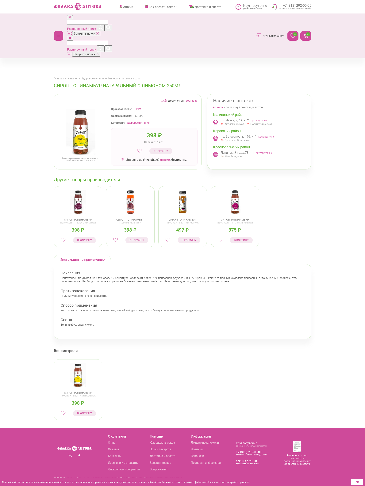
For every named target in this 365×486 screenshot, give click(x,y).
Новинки (197, 449)
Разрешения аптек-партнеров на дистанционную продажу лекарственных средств (297, 459)
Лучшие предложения (205, 442)
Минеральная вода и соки (124, 78)
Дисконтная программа (124, 469)
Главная (59, 78)
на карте (218, 107)
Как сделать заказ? (162, 7)
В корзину (160, 151)
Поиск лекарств (160, 449)
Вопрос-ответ (159, 469)
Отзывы (113, 449)
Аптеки (128, 7)
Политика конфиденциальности (163, 478)
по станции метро (252, 107)
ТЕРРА (137, 109)
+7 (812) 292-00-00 (249, 452)
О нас (111, 442)
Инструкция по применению (82, 259)
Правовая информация (206, 463)
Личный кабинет (273, 35)
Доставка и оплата (208, 7)
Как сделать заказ (162, 442)
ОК (357, 482)
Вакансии (197, 456)
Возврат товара (160, 463)
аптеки (165, 159)
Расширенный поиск (82, 29)
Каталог (58, 36)
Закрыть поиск (85, 33)
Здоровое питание (93, 78)
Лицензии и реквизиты (123, 463)
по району (232, 107)
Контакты (114, 456)
